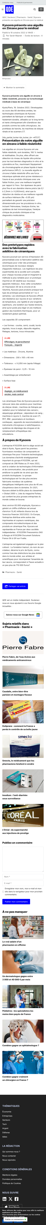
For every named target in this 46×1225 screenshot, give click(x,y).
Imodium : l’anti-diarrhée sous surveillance (14, 797)
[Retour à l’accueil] (9, 9)
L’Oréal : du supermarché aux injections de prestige (15, 831)
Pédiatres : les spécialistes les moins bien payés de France (17, 1012)
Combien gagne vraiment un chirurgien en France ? (15, 1078)
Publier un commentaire (14, 1219)
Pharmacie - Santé (24, 17)
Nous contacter (9, 1156)
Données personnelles (12, 1179)
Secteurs (11, 17)
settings (22, 1217)
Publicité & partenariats (24, 2)
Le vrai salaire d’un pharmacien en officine (14, 943)
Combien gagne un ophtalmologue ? (20, 1045)
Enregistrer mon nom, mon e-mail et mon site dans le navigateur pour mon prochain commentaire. (23, 891)
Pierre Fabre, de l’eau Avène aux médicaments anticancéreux (18, 658)
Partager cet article (17, 586)
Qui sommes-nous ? (11, 1151)
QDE (4, 17)
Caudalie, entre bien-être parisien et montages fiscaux (17, 693)
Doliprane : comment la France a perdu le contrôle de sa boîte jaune (20, 728)
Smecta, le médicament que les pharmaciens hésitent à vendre (18, 762)
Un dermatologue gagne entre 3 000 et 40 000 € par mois (17, 978)
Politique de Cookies (11, 1183)
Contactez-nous (7, 2)
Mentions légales (9, 1175)
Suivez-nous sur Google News (20, 615)
